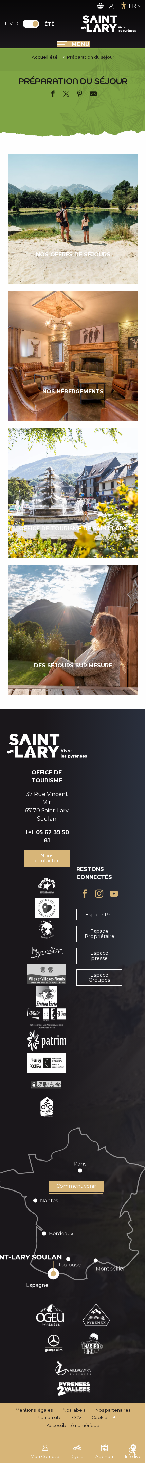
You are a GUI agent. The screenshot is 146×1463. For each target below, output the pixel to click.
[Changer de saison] (33, 24)
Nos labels (74, 1410)
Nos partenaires (112, 1410)
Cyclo (77, 1456)
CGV (76, 1417)
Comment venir (76, 1186)
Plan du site (49, 1417)
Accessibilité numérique (73, 1425)
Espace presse (99, 955)
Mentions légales (34, 1410)
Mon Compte (45, 1456)
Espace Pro (99, 915)
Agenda (104, 1456)
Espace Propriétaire (99, 933)
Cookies (100, 1417)
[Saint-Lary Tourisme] (108, 24)
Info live (133, 1456)
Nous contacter (47, 858)
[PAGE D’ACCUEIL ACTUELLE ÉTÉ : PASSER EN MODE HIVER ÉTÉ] (31, 24)
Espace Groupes (99, 977)
